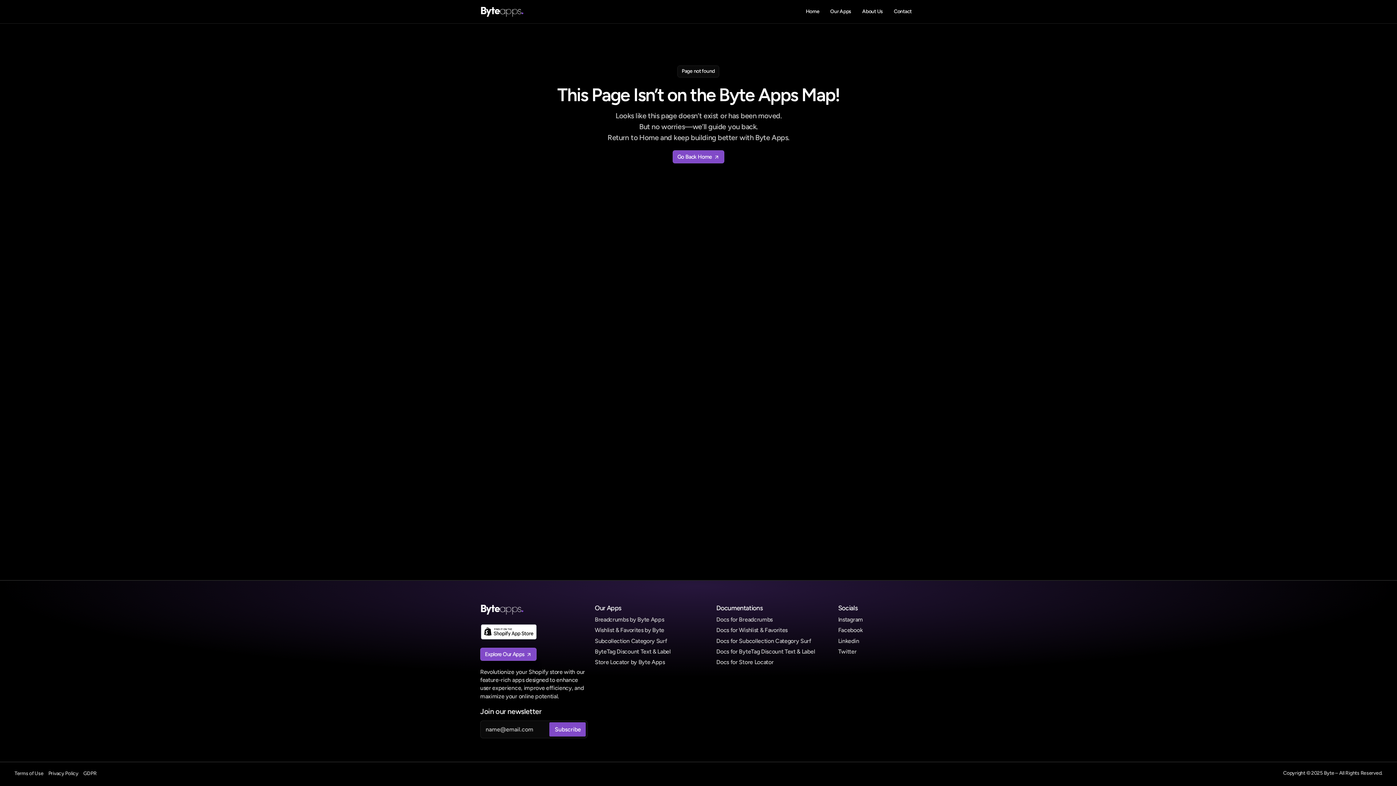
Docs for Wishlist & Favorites (752, 630)
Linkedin (848, 641)
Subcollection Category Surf (631, 641)
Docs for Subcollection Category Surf (763, 641)
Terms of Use (29, 773)
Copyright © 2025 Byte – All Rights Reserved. (1332, 773)
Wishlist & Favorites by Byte (629, 630)
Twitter (847, 651)
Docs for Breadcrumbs (744, 619)
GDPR (90, 773)
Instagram (850, 619)
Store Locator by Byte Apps (630, 662)
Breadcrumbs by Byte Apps (629, 619)
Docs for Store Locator (744, 662)
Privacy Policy (63, 773)
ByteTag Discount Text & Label (633, 651)
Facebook (850, 630)
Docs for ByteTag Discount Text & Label (765, 651)
